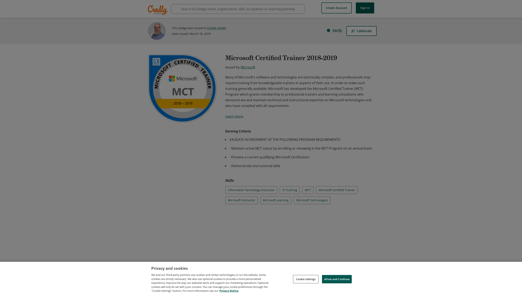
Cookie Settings (306, 279)
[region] (261, 278)
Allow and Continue (336, 279)
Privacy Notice (229, 291)
